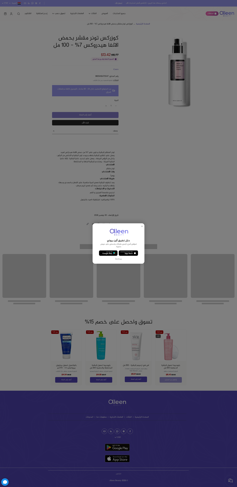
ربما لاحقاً (118, 259)
